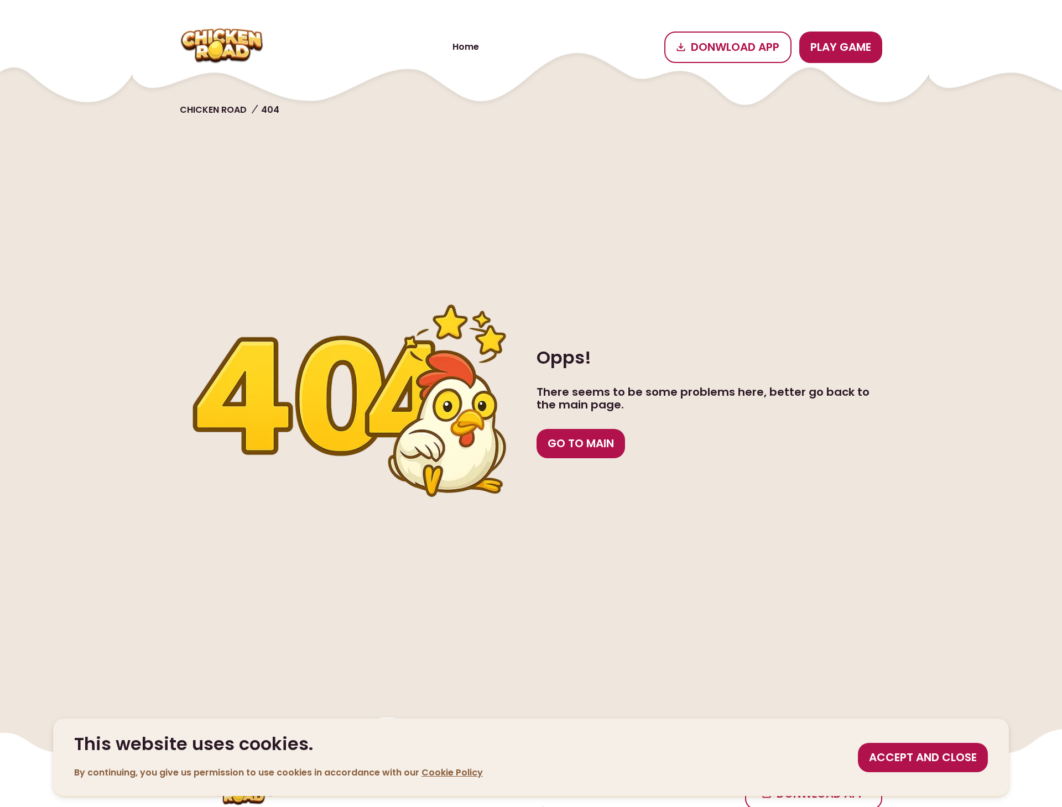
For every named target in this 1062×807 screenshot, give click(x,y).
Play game (840, 47)
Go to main (581, 443)
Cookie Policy (452, 772)
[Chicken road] (222, 47)
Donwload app (735, 47)
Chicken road (213, 109)
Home (465, 46)
